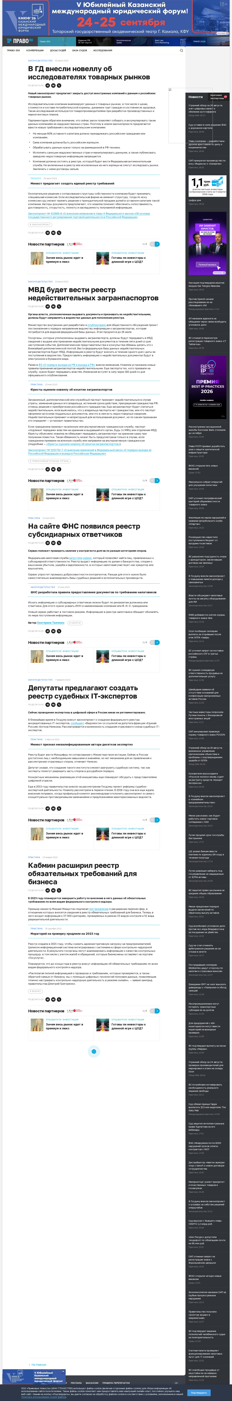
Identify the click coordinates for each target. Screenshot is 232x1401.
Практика (37, 384)
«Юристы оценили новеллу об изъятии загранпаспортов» (83, 444)
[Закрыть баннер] (63, 1371)
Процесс (36, 178)
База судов (79, 50)
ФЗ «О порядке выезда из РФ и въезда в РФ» (67, 364)
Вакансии (92, 1383)
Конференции (35, 50)
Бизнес (36, 991)
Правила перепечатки (116, 1383)
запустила (75, 558)
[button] (47, 85)
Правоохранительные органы (50, 461)
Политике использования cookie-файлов (43, 1397)
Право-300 (13, 50)
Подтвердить (199, 1392)
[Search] (181, 50)
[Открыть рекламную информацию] (224, 273)
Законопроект (41, 224)
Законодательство (43, 587)
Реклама (76, 1383)
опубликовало (97, 325)
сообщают (77, 723)
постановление (99, 908)
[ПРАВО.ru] (20, 41)
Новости (196, 97)
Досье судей (58, 50)
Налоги (76, 623)
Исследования (102, 50)
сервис (87, 558)
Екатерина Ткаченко (50, 622)
